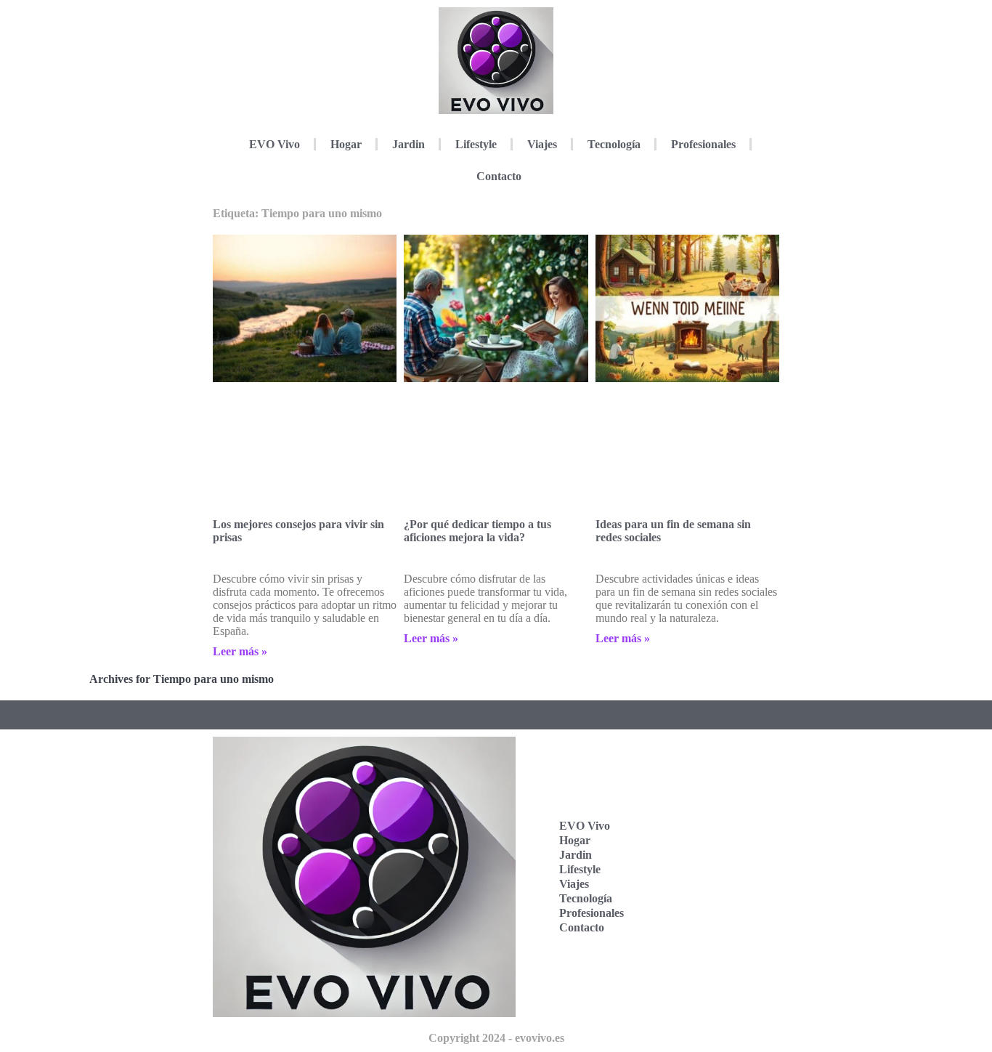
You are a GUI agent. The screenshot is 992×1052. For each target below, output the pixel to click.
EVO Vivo (274, 144)
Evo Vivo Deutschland (713, 793)
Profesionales (703, 144)
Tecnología (614, 144)
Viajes (542, 144)
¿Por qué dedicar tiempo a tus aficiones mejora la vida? (477, 530)
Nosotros (703, 966)
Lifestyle (476, 144)
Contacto (498, 176)
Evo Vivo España (704, 838)
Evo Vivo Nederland (708, 883)
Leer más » (240, 651)
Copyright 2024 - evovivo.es (496, 1038)
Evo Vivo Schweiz (704, 928)
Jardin (408, 144)
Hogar (346, 144)
